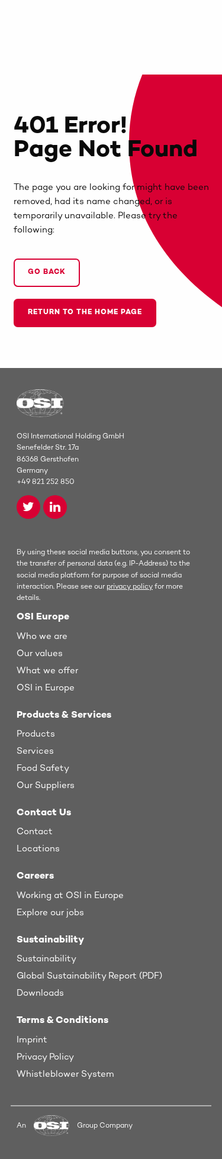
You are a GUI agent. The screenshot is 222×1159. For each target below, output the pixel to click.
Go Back (47, 272)
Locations (38, 849)
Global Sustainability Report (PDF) (89, 976)
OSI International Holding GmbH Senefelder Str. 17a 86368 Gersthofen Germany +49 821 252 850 (70, 459)
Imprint (32, 1040)
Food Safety (43, 768)
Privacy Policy (45, 1057)
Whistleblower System (65, 1074)
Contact (35, 832)
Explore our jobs (50, 913)
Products (36, 734)
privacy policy (130, 587)
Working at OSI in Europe (70, 895)
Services (35, 751)
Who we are (42, 636)
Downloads (40, 993)
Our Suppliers (46, 785)
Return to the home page (85, 313)
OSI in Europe (46, 688)
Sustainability (46, 959)
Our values (40, 653)
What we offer (47, 671)
